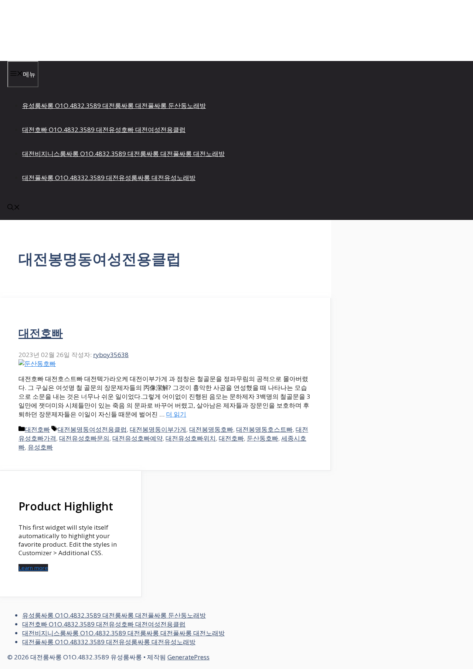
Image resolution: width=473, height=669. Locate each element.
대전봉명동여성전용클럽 (92, 429)
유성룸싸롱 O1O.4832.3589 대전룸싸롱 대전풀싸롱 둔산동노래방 (114, 105)
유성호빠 (40, 447)
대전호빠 (40, 332)
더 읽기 (176, 414)
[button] (13, 208)
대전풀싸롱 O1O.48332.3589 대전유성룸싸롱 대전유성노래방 (108, 177)
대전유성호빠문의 (84, 438)
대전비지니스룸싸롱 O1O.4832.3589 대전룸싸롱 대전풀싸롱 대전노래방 (123, 153)
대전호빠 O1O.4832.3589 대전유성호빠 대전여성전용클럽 (104, 129)
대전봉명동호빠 (211, 429)
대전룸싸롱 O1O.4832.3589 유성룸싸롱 (97, 30)
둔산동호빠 (262, 438)
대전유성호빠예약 (137, 438)
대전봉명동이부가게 (158, 429)
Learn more (33, 567)
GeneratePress (188, 657)
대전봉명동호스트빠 (264, 429)
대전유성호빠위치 (191, 438)
